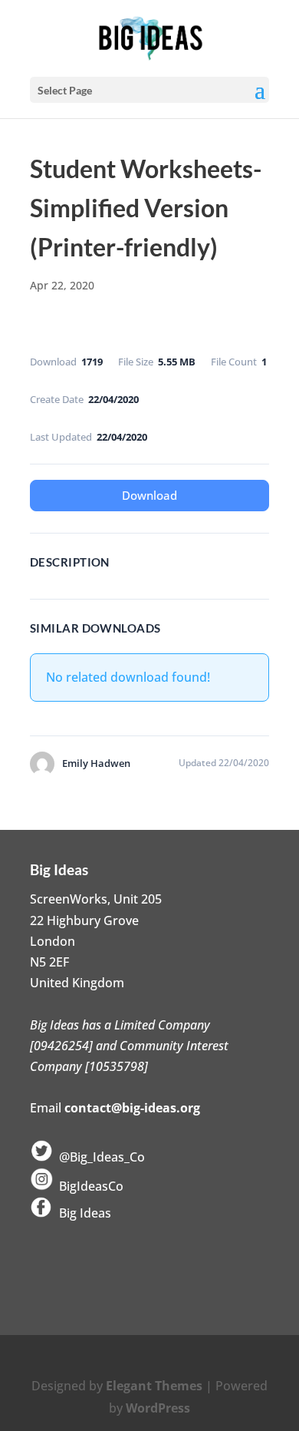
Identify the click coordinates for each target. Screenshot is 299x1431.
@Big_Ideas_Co (99, 1156)
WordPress (158, 1408)
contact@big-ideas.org (132, 1107)
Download (149, 495)
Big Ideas (82, 1213)
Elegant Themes (154, 1385)
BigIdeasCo (88, 1186)
